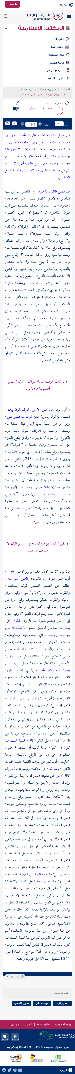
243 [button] (33, 124)
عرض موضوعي (55, 70)
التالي (11, 977)
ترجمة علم (42, 1003)
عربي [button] (64, 4)
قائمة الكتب (57, 62)
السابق (19, 977)
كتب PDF (58, 39)
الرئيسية (64, 90)
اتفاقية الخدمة (43, 1024)
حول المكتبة (56, 54)
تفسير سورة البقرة (31, 90)
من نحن (15, 1024)
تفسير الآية (62, 1003)
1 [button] (61, 124)
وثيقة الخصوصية (63, 1024)
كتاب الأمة (56, 47)
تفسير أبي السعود (50, 90)
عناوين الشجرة (21, 1003)
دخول (11, 4)
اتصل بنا (28, 1024)
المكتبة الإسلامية (41, 28)
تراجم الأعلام (55, 78)
